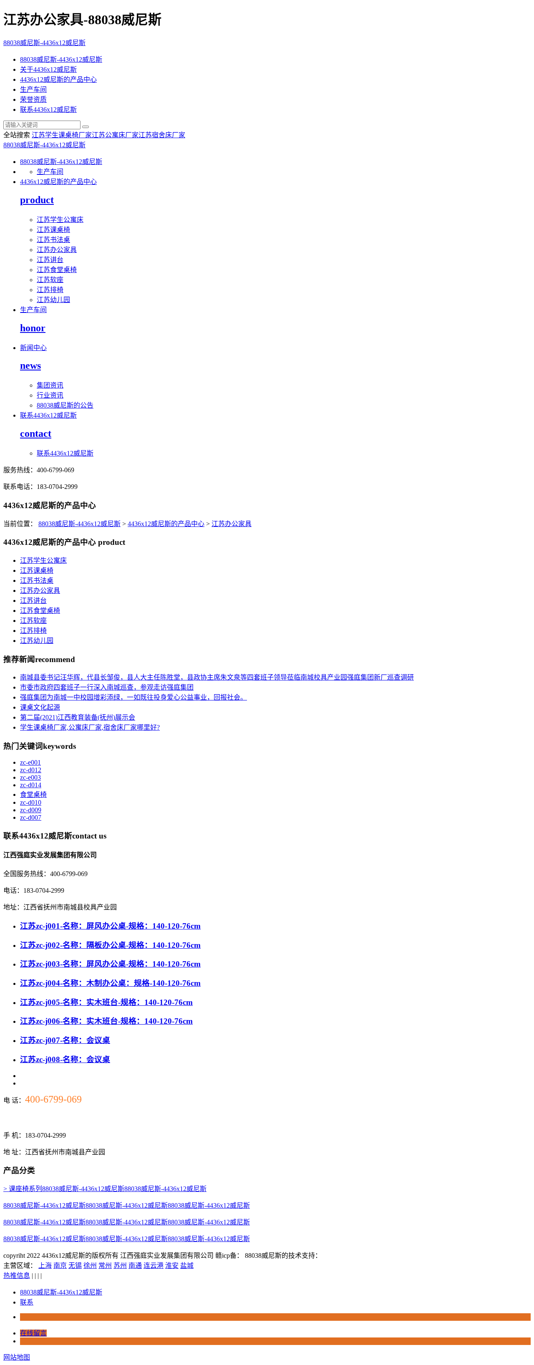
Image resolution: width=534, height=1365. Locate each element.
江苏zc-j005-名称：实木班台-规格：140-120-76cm (106, 1002)
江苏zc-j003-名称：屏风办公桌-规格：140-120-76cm (110, 964)
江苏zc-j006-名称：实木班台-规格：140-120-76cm (106, 1021)
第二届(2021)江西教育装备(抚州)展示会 (77, 717)
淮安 (172, 1265)
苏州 (120, 1265)
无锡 (75, 1265)
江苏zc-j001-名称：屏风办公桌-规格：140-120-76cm (110, 926)
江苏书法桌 (53, 239)
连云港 (154, 1265)
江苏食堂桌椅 (57, 269)
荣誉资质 (33, 99)
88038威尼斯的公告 (65, 405)
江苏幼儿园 (53, 299)
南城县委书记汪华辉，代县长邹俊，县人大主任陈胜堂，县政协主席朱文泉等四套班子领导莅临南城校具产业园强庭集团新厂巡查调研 (217, 677)
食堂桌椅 (33, 794)
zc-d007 (30, 817)
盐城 (187, 1265)
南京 (60, 1265)
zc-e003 (30, 777)
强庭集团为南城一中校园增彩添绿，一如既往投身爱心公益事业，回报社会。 (133, 697)
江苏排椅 (50, 289)
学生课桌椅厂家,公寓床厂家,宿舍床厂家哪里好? (90, 727)
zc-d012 (30, 769)
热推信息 (16, 1275)
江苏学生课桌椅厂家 (62, 135)
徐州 (90, 1265)
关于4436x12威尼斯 (48, 69)
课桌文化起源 (40, 707)
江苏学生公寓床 (60, 219)
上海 (45, 1265)
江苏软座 (50, 279)
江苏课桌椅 (53, 229)
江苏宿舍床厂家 (162, 135)
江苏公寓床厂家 (115, 135)
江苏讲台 (50, 259)
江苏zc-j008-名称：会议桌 (65, 1059)
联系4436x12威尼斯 (48, 109)
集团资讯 (50, 385)
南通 (135, 1265)
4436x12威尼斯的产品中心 (58, 79)
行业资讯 (50, 395)
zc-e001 (30, 762)
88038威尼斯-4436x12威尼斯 (44, 42)
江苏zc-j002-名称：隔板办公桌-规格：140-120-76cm (110, 945)
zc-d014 (30, 784)
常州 (105, 1265)
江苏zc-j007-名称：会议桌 (65, 1040)
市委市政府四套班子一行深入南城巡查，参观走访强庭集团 (107, 687)
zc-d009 (30, 809)
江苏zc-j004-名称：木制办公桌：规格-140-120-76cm (110, 983)
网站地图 (16, 1357)
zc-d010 (30, 802)
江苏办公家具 (57, 249)
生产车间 (33, 89)
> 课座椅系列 (22, 1188)
